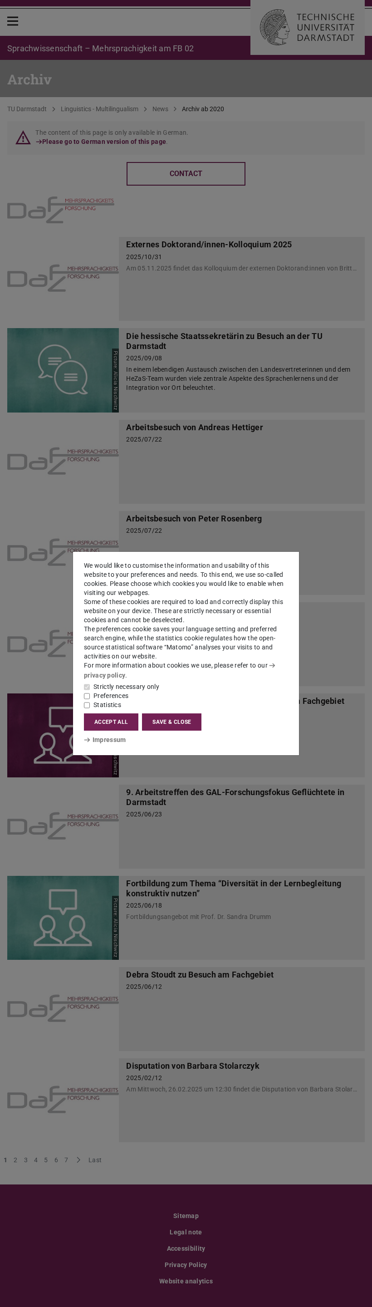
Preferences (110, 695)
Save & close (171, 722)
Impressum (109, 739)
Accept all (111, 722)
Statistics (107, 704)
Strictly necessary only (126, 686)
